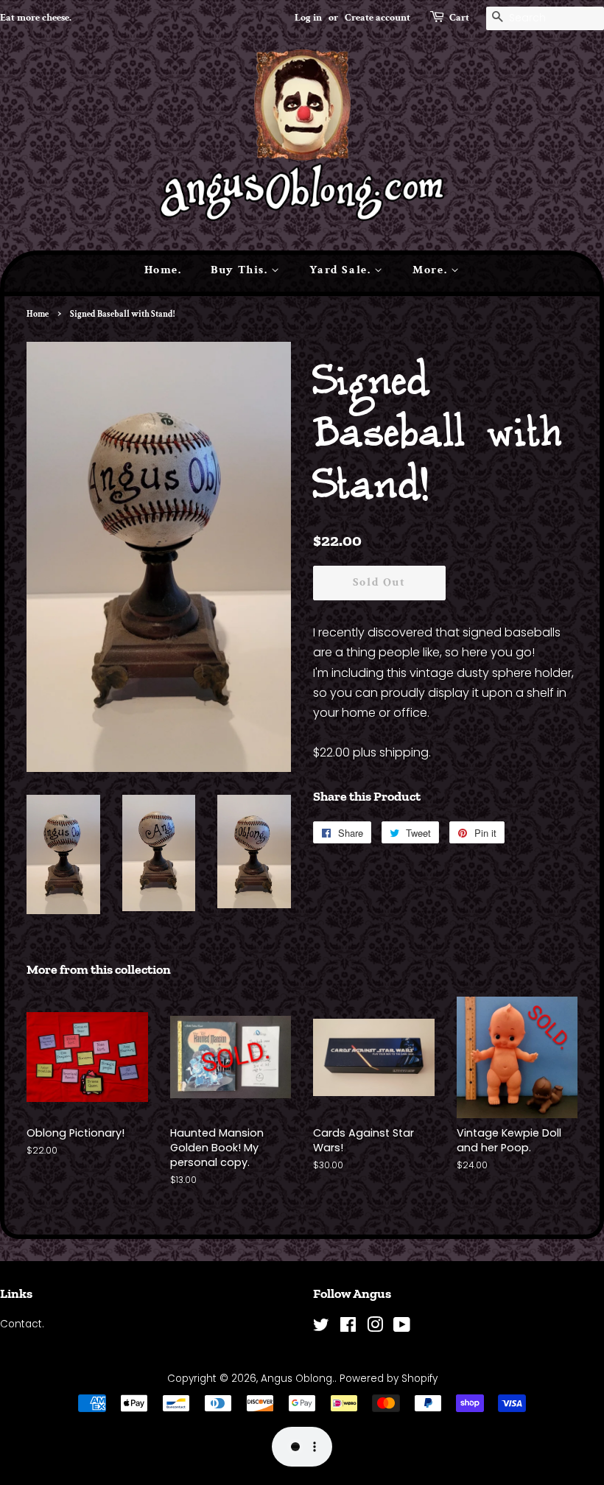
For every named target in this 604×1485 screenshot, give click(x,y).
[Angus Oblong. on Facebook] (348, 1328)
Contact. (22, 1324)
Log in (308, 17)
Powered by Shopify (389, 1379)
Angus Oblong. (297, 1379)
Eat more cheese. (35, 17)
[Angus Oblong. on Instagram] (375, 1328)
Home (38, 314)
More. (431, 270)
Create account (377, 17)
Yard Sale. (341, 270)
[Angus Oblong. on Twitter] (321, 1328)
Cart (459, 17)
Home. (163, 270)
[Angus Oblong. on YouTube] (401, 1328)
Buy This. (241, 270)
